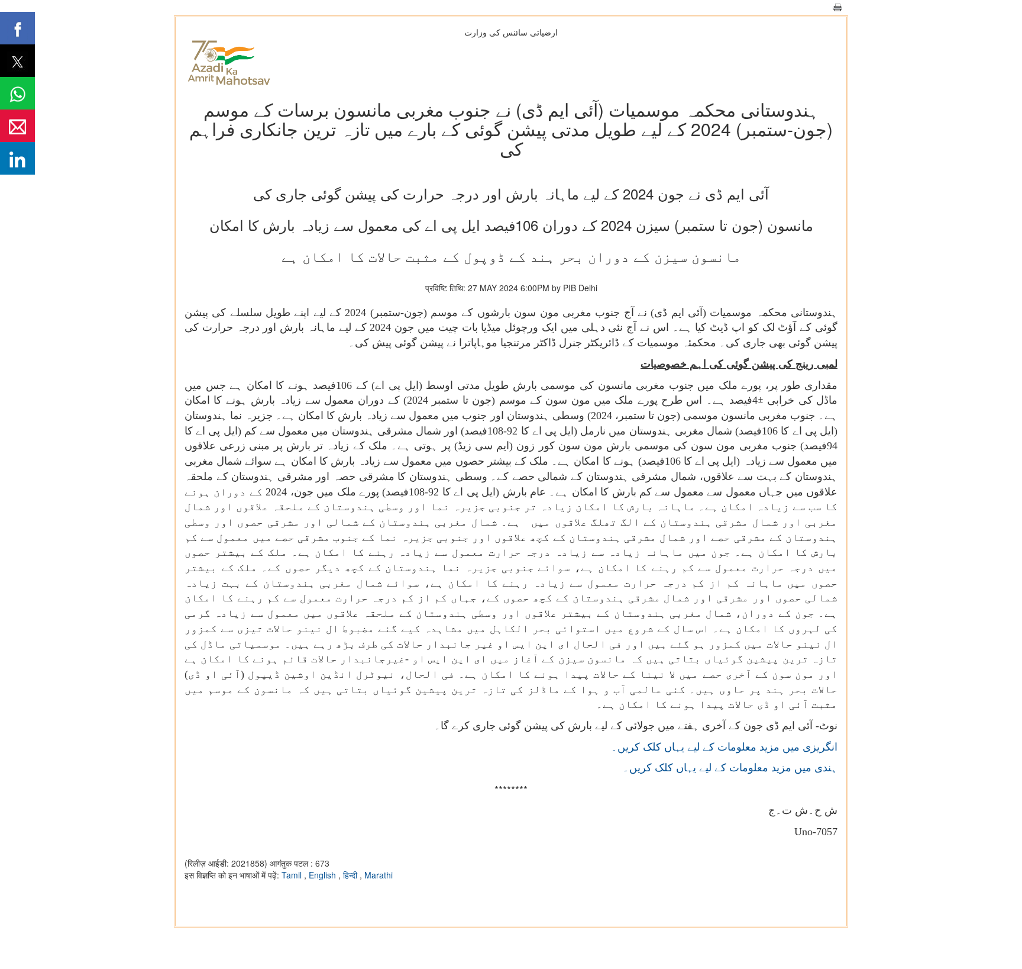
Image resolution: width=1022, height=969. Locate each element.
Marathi (378, 875)
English (323, 875)
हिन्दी (351, 875)
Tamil (293, 875)
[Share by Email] (17, 126)
